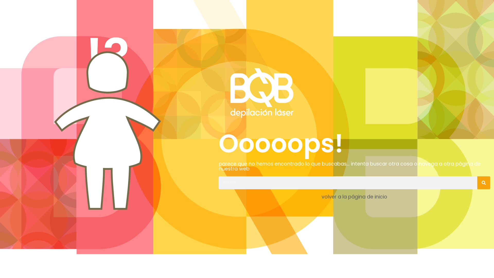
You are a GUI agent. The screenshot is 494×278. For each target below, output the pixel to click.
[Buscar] (483, 182)
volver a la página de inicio (354, 196)
